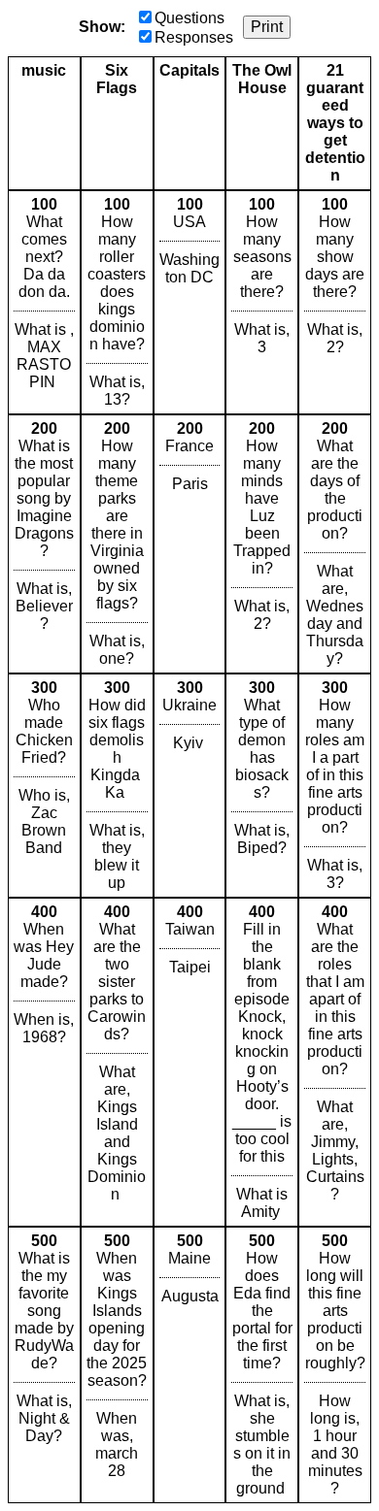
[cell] (44, 302)
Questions (189, 18)
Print (267, 26)
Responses (194, 37)
